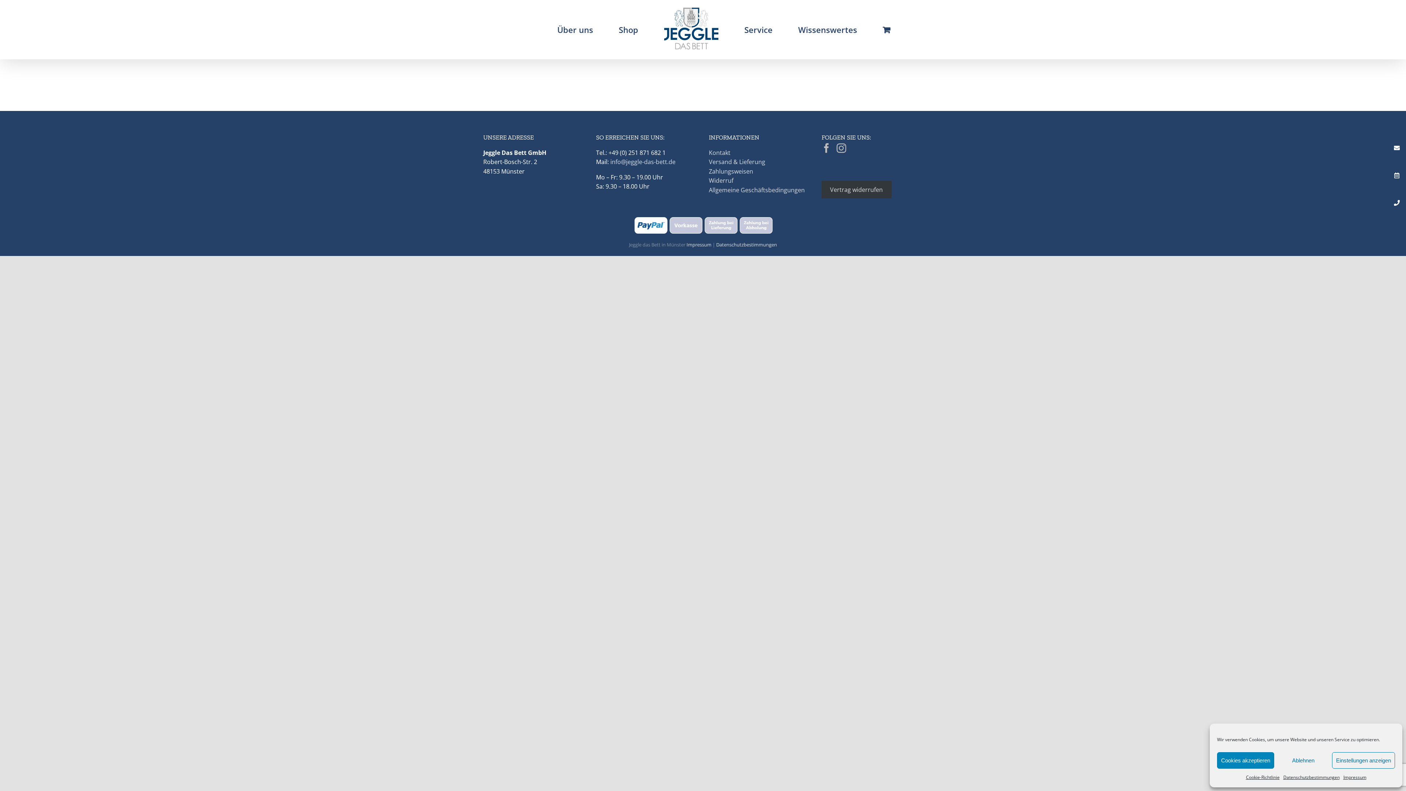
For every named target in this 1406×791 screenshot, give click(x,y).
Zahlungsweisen (731, 171)
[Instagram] (841, 148)
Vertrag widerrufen (856, 190)
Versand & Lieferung (737, 162)
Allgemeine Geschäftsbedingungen (757, 190)
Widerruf (721, 181)
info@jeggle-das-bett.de (643, 162)
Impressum (1354, 777)
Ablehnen (1303, 760)
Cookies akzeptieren (1245, 760)
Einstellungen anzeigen (1363, 760)
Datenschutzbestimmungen (1311, 777)
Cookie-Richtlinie (1263, 777)
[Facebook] (826, 148)
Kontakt (719, 153)
